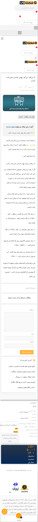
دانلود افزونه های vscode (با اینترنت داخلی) (22, 366)
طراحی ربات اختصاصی (31, 430)
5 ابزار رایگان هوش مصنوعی (26, 387)
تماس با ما (33, 420)
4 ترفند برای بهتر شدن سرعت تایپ (19, 133)
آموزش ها (31, 90)
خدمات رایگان (33, 436)
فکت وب (32, 145)
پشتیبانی (34, 414)
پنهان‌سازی (10, 127)
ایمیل (31, 342)
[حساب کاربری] (4, 518)
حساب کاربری (32, 411)
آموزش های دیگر (24, 90)
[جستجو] (26, 518)
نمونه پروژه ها (33, 433)
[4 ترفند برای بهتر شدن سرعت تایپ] (19, 103)
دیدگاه (31, 310)
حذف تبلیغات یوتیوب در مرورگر (25, 377)
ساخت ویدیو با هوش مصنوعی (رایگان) (23, 371)
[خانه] (33, 518)
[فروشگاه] (11, 518)
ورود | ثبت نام (27, 22)
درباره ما (34, 417)
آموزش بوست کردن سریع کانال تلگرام (23, 382)
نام (32, 334)
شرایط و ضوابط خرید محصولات (27, 423)
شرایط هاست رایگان (29, 426)
